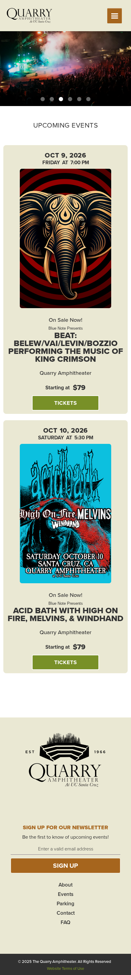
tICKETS (65, 403)
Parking (65, 903)
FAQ (65, 922)
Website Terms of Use (65, 968)
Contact (66, 913)
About (65, 884)
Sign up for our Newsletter (65, 827)
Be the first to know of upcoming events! (65, 837)
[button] (114, 15)
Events (65, 894)
